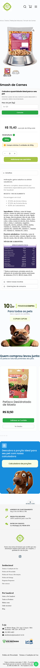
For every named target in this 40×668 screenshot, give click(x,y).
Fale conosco (6, 583)
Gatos (7, 21)
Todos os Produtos (7, 599)
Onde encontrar (6, 606)
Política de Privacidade (8, 571)
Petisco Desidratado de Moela (17, 403)
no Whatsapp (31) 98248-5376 (20, 525)
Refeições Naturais (16, 21)
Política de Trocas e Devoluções (11, 574)
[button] (33, 30)
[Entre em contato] (6, 524)
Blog (3, 609)
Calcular (20, 113)
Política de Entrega (7, 577)
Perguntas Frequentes (8, 580)
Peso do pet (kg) (8, 103)
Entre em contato (17, 523)
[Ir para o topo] (30, 502)
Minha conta (6, 602)
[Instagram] (20, 556)
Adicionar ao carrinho (21, 159)
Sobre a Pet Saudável (8, 596)
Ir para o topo (30, 503)
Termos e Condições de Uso (10, 568)
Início (2, 21)
